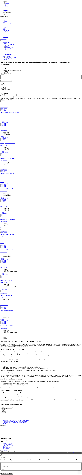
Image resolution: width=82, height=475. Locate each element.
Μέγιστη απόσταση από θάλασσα (6, 96)
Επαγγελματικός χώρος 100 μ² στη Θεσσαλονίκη (10, 325)
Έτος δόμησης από (4, 91)
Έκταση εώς (2, 95)
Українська (5, 35)
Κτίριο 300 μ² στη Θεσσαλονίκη (7, 310)
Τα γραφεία (7, 5)
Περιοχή (2, 74)
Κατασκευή (5, 43)
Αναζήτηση (3, 100)
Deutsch (4, 27)
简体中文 (5, 26)
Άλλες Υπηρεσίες (6, 56)
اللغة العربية (5, 37)
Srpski (4, 33)
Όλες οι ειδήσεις (6, 423)
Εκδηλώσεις (7, 6)
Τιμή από (2, 82)
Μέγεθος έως (3, 85)
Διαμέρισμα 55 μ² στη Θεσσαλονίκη (7, 173)
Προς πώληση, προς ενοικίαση (6, 70)
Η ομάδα (7, 4)
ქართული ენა (6, 30)
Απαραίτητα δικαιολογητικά (10, 57)
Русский (4, 22)
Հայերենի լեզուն (7, 23)
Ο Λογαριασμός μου (7, 448)
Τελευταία (5, 338)
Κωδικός (2, 79)
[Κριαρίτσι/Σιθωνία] (6, 411)
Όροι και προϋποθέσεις (7, 447)
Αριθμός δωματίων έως (5, 90)
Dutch (4, 28)
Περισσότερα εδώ (76, 452)
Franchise (7, 7)
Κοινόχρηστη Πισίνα (40, 98)
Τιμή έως (2, 83)
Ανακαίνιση (7, 46)
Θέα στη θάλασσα (10, 98)
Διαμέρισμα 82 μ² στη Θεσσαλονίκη (7, 203)
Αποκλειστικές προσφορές (8, 445)
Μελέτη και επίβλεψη (9, 44)
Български (5, 24)
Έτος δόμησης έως (4, 93)
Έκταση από (2, 94)
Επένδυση (5, 50)
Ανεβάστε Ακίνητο (6, 59)
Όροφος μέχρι (3, 88)
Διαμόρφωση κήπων (9, 47)
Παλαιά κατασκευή (62, 98)
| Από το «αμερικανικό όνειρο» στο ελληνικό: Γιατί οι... (16, 420)
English (4, 20)
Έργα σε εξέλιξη (8, 54)
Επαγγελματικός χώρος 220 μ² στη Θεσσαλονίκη (10, 112)
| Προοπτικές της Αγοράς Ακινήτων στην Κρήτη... (14, 422)
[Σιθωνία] (6, 410)
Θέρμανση (29, 98)
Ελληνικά (5, 21)
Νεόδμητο (48, 98)
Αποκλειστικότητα (8, 58)
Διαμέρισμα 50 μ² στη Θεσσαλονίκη (7, 143)
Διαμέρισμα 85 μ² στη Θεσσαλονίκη (7, 188)
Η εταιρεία (7, 3)
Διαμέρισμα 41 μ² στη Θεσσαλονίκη (7, 127)
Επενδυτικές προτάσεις (7, 444)
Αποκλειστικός (9, 99)
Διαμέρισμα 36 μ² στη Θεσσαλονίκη (7, 219)
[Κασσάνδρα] (6, 409)
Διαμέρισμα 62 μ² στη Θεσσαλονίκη (7, 158)
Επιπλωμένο (22, 98)
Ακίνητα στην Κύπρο (7, 42)
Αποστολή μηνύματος (7, 473)
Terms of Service (23, 471)
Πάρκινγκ (17, 98)
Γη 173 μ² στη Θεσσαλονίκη (6, 295)
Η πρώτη (4, 337)
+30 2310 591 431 (6, 9)
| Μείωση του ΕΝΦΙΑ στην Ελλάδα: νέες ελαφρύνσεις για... (16, 421)
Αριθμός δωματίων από (5, 89)
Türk (4, 34)
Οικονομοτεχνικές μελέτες (10, 53)
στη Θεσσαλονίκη (3, 114)
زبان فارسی (5, 31)
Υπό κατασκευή (54, 98)
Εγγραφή (3, 412)
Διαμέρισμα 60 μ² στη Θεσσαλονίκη (7, 234)
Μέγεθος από (3, 84)
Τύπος (1, 73)
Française (4, 29)
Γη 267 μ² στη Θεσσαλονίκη (6, 264)
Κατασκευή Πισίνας (9, 48)
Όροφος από (2, 87)
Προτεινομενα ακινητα (7, 443)
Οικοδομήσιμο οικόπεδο (72, 98)
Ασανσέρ (3, 98)
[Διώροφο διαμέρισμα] (8, 73)
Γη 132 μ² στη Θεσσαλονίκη (6, 280)
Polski (4, 32)
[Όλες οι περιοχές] (6, 408)
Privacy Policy (5, 446)
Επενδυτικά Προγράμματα (10, 55)
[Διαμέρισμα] (8, 72)
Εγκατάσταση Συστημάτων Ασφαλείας (12, 49)
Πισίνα (33, 98)
